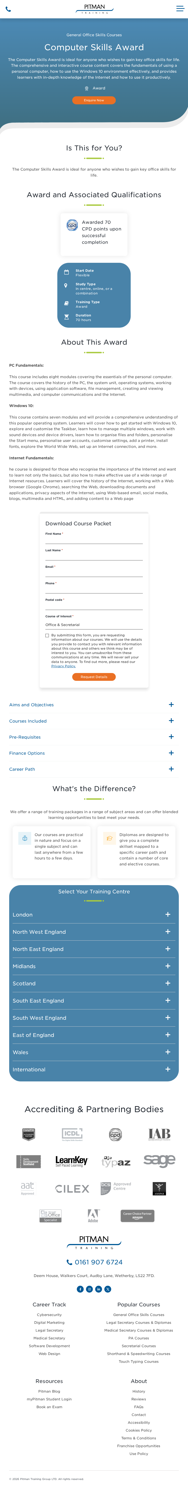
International (29, 1069)
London (23, 915)
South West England (39, 1018)
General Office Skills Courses (94, 35)
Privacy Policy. (63, 666)
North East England (38, 949)
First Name (54, 533)
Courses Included (28, 721)
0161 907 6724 (99, 1262)
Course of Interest (59, 616)
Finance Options (27, 753)
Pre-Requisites (25, 737)
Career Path (22, 769)
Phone (51, 583)
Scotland (24, 983)
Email (50, 566)
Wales (20, 1052)
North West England (39, 932)
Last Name (54, 550)
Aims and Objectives (31, 704)
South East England (38, 1001)
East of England (33, 1035)
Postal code (54, 599)
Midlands (24, 966)
